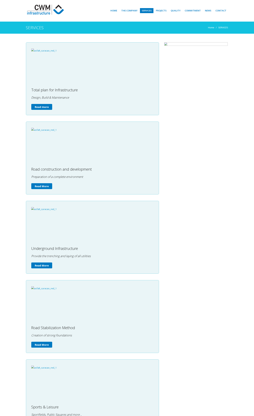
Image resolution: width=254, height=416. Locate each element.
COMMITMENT (193, 10)
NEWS (208, 10)
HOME (113, 10)
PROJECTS (161, 10)
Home (211, 27)
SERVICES (147, 10)
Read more (42, 107)
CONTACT (220, 10)
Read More (42, 186)
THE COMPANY (129, 10)
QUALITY (176, 10)
